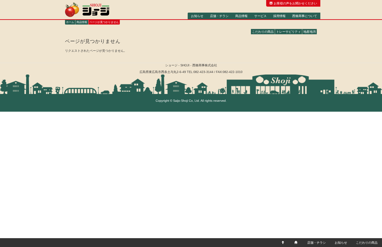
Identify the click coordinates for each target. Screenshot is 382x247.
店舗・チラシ (219, 16)
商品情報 (241, 16)
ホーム (70, 22)
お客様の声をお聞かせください (295, 3)
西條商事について (304, 16)
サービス (260, 16)
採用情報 (279, 16)
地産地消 (309, 31)
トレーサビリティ (288, 31)
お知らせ (197, 16)
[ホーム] (87, 9)
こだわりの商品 (263, 31)
